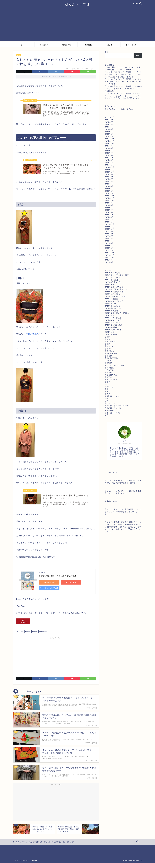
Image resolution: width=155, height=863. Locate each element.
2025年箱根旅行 (111, 334)
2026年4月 (109, 129)
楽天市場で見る (71, 582)
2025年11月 (109, 141)
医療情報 (88, 45)
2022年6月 (109, 238)
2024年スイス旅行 (112, 322)
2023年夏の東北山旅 (113, 308)
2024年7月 (109, 179)
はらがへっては (77, 4)
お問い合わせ (131, 45)
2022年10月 (109, 229)
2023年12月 (109, 196)
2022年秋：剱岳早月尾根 (115, 292)
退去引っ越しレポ (112, 410)
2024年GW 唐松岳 (113, 318)
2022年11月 (109, 227)
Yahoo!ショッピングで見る (49, 588)
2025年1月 (109, 165)
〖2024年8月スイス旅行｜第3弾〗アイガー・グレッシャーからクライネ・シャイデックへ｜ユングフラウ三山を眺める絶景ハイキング (123, 95)
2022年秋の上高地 (112, 294)
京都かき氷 (109, 346)
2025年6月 (109, 153)
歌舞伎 (107, 394)
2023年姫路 (109, 315)
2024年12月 (109, 167)
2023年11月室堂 (111, 299)
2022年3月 (109, 246)
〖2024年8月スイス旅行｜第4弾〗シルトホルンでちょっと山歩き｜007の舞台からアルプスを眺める (123, 88)
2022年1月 (109, 250)
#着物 (35, 631)
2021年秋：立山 (111, 280)
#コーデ (20, 631)
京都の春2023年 (111, 353)
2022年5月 (109, 241)
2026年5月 (109, 127)
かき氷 (107, 337)
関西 (106, 415)
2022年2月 (109, 248)
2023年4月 (109, 215)
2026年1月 (109, 136)
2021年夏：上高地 (112, 273)
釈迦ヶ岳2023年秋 (112, 413)
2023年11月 (109, 198)
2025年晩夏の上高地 (113, 330)
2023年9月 (109, 203)
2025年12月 (109, 139)
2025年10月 (109, 143)
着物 (18, 55)
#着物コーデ (44, 631)
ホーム (23, 45)
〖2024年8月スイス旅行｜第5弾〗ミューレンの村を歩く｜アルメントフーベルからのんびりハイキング (123, 81)
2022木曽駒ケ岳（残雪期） (116, 296)
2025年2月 (109, 162)
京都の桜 (108, 356)
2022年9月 (109, 231)
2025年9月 (109, 146)
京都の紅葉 (109, 360)
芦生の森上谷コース (113, 408)
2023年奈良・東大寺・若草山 (117, 313)
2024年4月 (109, 186)
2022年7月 (109, 236)
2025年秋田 (109, 332)
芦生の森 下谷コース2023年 (117, 406)
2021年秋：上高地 (112, 277)
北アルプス (109, 370)
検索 (106, 52)
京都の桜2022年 (111, 358)
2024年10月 (109, 172)
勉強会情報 (66, 45)
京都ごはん (109, 351)
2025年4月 (109, 158)
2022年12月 (109, 224)
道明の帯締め (32, 334)
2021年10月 (109, 257)
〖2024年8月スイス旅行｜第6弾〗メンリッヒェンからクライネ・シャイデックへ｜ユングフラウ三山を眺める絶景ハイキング (123, 74)
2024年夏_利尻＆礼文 (114, 325)
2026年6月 (109, 124)
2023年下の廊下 (111, 303)
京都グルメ (109, 349)
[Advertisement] (77, 25)
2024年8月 (109, 177)
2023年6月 (109, 210)
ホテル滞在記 (110, 341)
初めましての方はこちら (115, 365)
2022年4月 (109, 243)
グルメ (107, 339)
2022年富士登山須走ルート (116, 289)
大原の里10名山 (111, 375)
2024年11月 (109, 170)
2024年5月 (109, 184)
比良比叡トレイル (112, 396)
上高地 (107, 344)
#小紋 (28, 631)
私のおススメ (45, 45)
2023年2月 (109, 219)
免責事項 (34, 860)
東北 (106, 389)
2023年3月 (109, 217)
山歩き (110, 45)
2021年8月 (109, 262)
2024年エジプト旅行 (113, 320)
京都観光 (108, 363)
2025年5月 (109, 155)
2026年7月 (109, 122)
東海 (106, 391)
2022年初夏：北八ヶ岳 (114, 287)
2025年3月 (109, 160)
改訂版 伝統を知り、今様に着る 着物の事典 (57, 576)
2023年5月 (109, 212)
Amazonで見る (49, 582)
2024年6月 (109, 181)
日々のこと (109, 387)
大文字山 (108, 377)
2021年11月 (109, 255)
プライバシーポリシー (21, 860)
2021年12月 (109, 253)
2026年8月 (109, 120)
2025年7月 (109, 151)
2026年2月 (109, 134)
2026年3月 (109, 132)
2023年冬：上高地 (112, 306)
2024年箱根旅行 (111, 327)
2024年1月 (109, 193)
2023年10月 (109, 200)
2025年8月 (109, 148)
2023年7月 (109, 208)
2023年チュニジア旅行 (114, 301)
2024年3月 (109, 189)
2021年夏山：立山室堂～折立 (117, 275)
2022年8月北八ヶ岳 (113, 282)
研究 (106, 401)
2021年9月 (109, 260)
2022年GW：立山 (112, 284)
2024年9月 (109, 174)
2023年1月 (109, 222)
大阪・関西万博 (111, 379)
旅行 (106, 384)
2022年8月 (109, 234)
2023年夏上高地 (111, 311)
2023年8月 (109, 205)
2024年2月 (109, 191)
